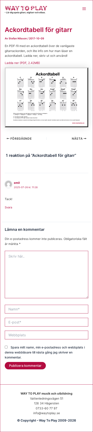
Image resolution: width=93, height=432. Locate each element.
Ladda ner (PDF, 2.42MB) (22, 63)
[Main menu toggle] (84, 8)
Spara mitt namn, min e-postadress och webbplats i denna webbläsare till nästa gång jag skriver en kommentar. (45, 352)
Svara (8, 207)
